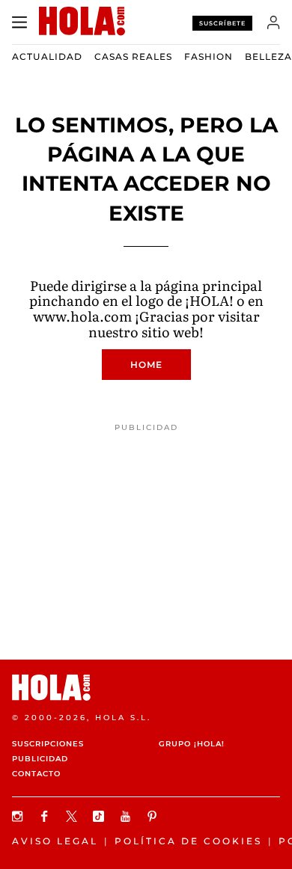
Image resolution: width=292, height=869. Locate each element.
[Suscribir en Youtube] (127, 816)
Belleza (268, 56)
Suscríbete (222, 23)
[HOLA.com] (146, 688)
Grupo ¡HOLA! (192, 744)
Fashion (208, 56)
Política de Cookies (188, 841)
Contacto (36, 774)
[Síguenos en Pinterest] (154, 816)
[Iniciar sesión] (273, 22)
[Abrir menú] (19, 22)
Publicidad (40, 759)
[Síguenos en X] (73, 816)
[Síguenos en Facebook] (46, 816)
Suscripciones (48, 744)
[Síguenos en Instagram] (19, 816)
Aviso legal (55, 841)
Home (146, 364)
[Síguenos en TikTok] (100, 816)
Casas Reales (133, 56)
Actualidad (47, 56)
